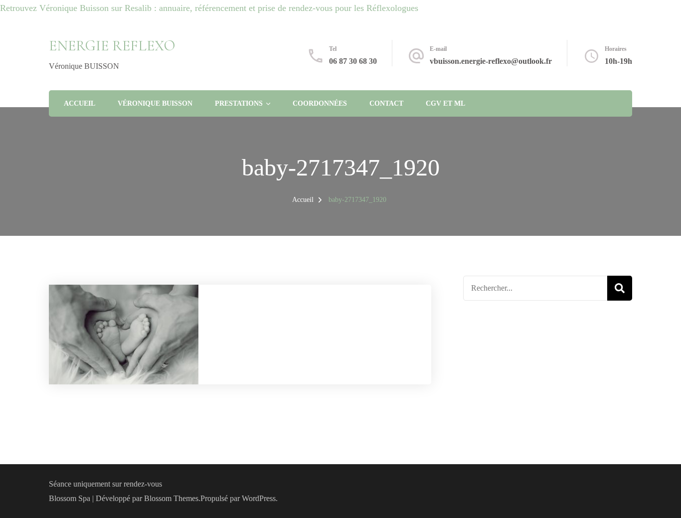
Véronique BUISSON (155, 103)
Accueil (79, 103)
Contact (386, 103)
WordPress (259, 498)
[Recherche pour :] (535, 288)
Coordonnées (320, 103)
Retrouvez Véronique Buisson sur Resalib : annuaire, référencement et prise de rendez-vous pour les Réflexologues (209, 8)
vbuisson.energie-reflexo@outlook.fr (491, 61)
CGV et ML (445, 103)
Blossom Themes (171, 498)
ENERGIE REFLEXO (112, 45)
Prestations (239, 103)
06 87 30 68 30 (353, 61)
